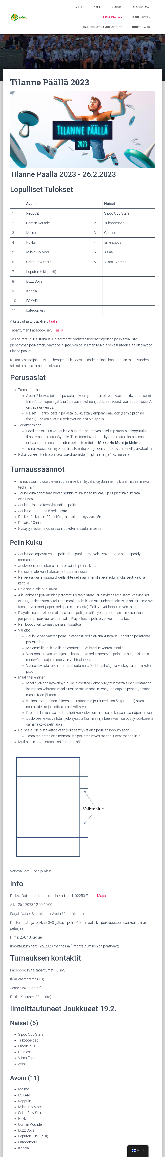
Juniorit (117, 7)
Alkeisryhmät (141, 7)
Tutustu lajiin (141, 27)
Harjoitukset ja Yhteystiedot (102, 27)
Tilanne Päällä (110, 17)
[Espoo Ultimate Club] (20, 17)
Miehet (79, 7)
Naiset (98, 7)
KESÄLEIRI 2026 (141, 17)
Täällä (58, 330)
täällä (53, 321)
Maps (101, 896)
